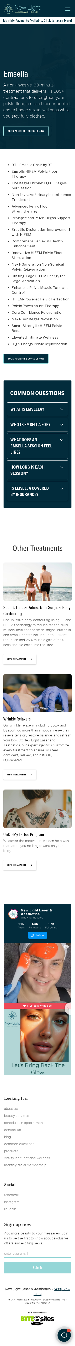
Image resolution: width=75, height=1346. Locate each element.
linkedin (10, 1209)
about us (11, 1109)
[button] (67, 9)
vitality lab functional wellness (27, 1158)
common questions (19, 1144)
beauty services (16, 1116)
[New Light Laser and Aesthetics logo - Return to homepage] (22, 9)
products (11, 1151)
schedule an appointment (24, 1123)
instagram (12, 1202)
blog (7, 1137)
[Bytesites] (37, 1320)
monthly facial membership (25, 1165)
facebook (11, 1195)
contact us (12, 1130)
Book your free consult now (26, 131)
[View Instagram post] (13, 914)
